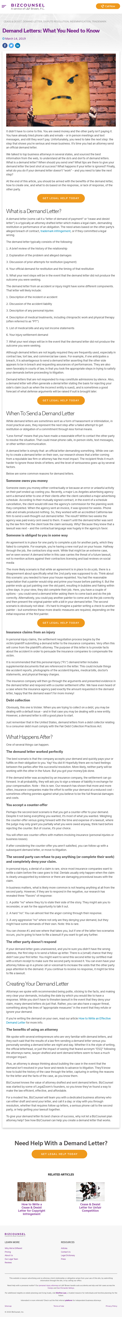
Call (110, 6)
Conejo (50, 1288)
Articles (64, 1248)
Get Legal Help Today (61, 198)
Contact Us (66, 1252)
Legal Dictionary (68, 1255)
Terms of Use (59, 1306)
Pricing (8, 1252)
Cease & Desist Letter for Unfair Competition (90, 1207)
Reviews (8, 1262)
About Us (9, 1255)
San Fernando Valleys (65, 1288)
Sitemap (8, 1306)
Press (63, 1259)
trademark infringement (56, 231)
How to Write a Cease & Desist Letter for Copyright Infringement (31, 1209)
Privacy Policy (111, 1306)
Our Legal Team (11, 1259)
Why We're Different (13, 1248)
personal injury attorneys (49, 1285)
